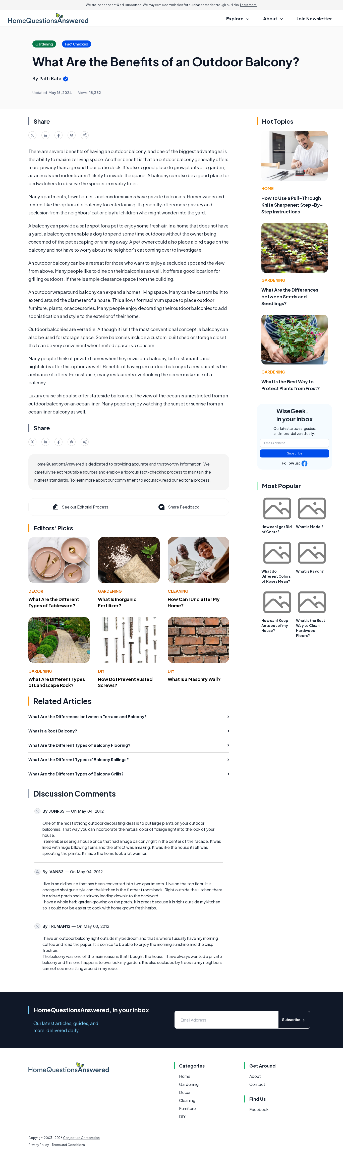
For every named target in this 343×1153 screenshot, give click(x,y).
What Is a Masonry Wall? (194, 679)
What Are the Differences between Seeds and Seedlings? (289, 296)
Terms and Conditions (68, 1145)
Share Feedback (183, 507)
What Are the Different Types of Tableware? (53, 602)
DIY (101, 671)
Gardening (110, 591)
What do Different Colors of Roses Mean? (276, 576)
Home (267, 188)
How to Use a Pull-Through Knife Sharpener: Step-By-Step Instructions (292, 204)
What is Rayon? (310, 571)
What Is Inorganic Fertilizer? (117, 602)
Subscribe (294, 453)
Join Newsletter (314, 18)
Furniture (187, 1108)
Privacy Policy (38, 1145)
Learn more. (248, 5)
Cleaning (178, 591)
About (255, 1076)
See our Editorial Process (85, 507)
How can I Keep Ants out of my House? (274, 625)
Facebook (258, 1109)
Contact (257, 1084)
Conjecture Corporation (81, 1138)
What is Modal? (309, 526)
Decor (35, 591)
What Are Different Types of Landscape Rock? (56, 682)
